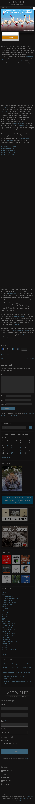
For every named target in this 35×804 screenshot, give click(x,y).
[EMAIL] (17, 20)
